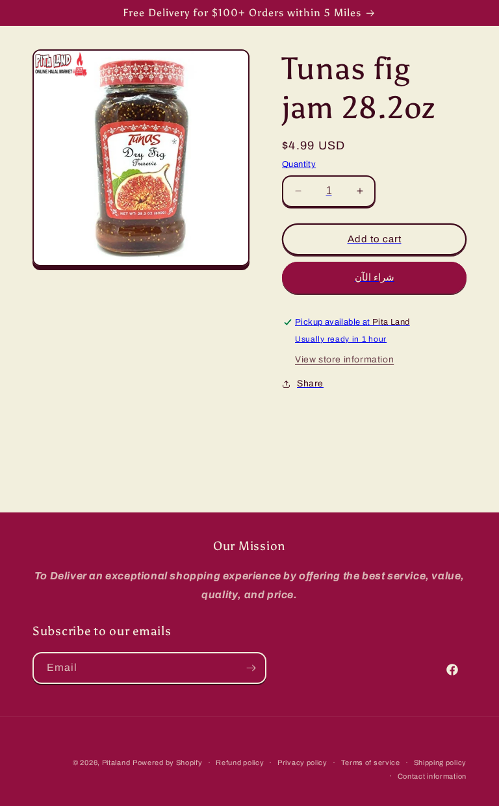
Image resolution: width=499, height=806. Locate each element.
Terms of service (370, 762)
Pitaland (116, 762)
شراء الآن (374, 277)
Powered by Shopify (168, 762)
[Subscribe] (251, 668)
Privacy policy (302, 762)
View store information (344, 359)
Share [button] (310, 383)
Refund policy (240, 762)
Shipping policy (440, 762)
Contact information (432, 776)
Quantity (299, 164)
